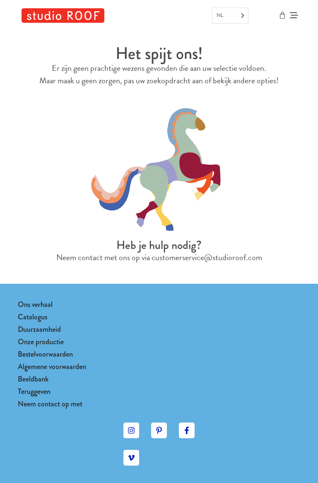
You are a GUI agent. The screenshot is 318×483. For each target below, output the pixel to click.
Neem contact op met (50, 403)
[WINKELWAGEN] (282, 15)
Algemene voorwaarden (52, 366)
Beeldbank (33, 379)
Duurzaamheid (39, 329)
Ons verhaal (35, 304)
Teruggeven (34, 391)
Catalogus (32, 317)
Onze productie (41, 341)
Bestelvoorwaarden (45, 354)
